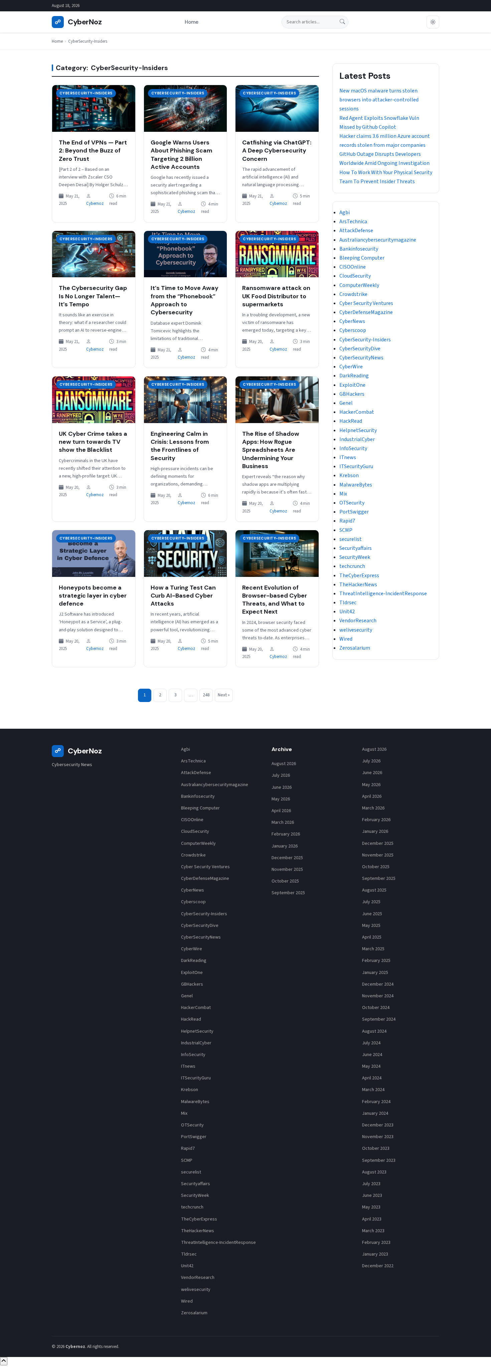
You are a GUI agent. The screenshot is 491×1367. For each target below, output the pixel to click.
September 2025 (288, 893)
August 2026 (284, 763)
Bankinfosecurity (358, 249)
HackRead (350, 421)
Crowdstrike (353, 294)
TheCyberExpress (359, 575)
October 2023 (375, 1148)
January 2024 (375, 1113)
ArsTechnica (353, 221)
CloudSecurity (355, 276)
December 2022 (377, 1266)
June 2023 (372, 1195)
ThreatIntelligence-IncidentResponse (383, 593)
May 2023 (371, 1207)
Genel (346, 403)
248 (206, 695)
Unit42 (347, 611)
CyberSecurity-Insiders (86, 93)
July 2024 (371, 1043)
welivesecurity (355, 630)
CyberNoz (78, 22)
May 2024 (371, 1066)
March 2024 (373, 1089)
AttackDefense (356, 230)
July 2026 (281, 775)
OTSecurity (351, 502)
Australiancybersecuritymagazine (377, 240)
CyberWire (351, 366)
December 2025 (287, 858)
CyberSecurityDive (359, 348)
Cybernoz (95, 204)
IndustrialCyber (357, 439)
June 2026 (282, 787)
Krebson (349, 475)
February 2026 (286, 834)
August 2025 (374, 890)
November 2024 (377, 996)
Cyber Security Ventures (366, 303)
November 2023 (377, 1136)
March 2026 (283, 822)
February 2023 (376, 1242)
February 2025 (376, 960)
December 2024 (377, 984)
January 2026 (285, 846)
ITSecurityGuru (356, 466)
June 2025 (372, 914)
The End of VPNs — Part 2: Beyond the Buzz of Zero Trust (93, 150)
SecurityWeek (354, 557)
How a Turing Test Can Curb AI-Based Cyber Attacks (183, 596)
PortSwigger (354, 512)
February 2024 (376, 1101)
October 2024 (375, 1007)
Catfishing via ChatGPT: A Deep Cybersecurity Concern (276, 150)
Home (191, 22)
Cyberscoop (352, 330)
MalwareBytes (355, 484)
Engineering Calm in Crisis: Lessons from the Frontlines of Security (180, 446)
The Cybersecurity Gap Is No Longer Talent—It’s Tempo (93, 296)
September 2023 (378, 1160)
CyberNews (352, 321)
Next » (224, 695)
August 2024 (374, 1031)
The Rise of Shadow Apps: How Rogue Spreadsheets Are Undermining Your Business (270, 450)
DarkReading (354, 375)
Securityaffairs (355, 548)
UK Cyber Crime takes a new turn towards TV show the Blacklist (93, 442)
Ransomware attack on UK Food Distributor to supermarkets (276, 296)
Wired (345, 639)
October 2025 (285, 881)
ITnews (347, 457)
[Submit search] (342, 22)
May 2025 (371, 925)
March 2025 (373, 949)
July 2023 (371, 1183)
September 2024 (378, 1019)
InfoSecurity (353, 448)
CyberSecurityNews (361, 357)
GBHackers (351, 394)
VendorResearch (357, 620)
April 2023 (371, 1219)
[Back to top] (3, 1361)
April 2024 (371, 1078)
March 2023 (373, 1231)
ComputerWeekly (359, 285)
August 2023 (374, 1172)
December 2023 (377, 1125)
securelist (350, 539)
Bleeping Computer (361, 258)
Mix (343, 493)
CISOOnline (352, 267)
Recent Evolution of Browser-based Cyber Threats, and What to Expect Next (274, 600)
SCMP (345, 530)
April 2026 (281, 810)
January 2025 (375, 972)
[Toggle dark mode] (433, 22)
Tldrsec (347, 602)
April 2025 (371, 937)
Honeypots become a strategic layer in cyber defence (93, 596)
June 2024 (372, 1054)
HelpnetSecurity (358, 430)
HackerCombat (356, 412)
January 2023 (375, 1254)
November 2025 (287, 869)
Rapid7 (347, 521)
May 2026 (281, 799)
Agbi (344, 212)
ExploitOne (352, 385)
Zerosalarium (354, 648)
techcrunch (352, 566)
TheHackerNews (358, 584)
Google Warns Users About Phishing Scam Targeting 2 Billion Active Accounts (181, 154)
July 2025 (371, 902)
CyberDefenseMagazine (366, 312)
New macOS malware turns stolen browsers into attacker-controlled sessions (379, 99)
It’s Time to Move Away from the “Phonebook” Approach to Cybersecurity (184, 300)
